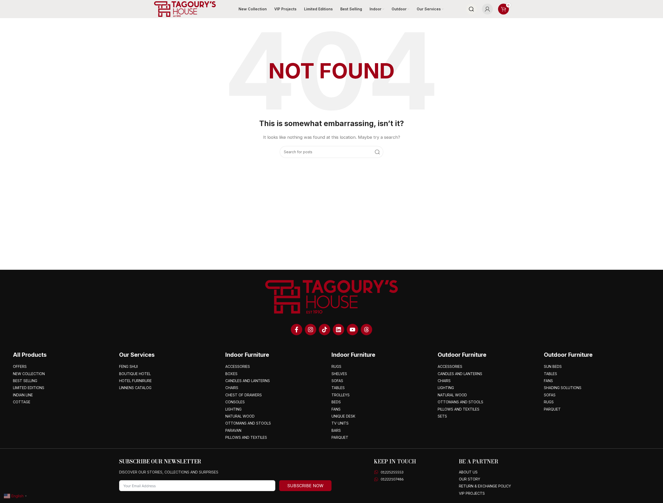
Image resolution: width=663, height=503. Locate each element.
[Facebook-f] (296, 329)
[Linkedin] (338, 329)
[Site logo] (185, 8)
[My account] (487, 9)
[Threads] (366, 329)
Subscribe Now (305, 485)
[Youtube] (352, 329)
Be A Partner (478, 461)
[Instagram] (310, 329)
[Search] (471, 9)
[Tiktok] (324, 329)
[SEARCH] (377, 152)
